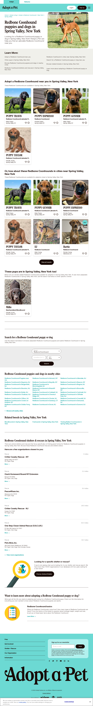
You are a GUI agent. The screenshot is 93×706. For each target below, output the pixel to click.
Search (46, 363)
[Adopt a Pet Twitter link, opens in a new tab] (53, 661)
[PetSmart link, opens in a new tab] (44, 697)
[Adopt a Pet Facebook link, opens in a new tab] (50, 661)
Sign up (82, 7)
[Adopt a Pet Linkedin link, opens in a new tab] (68, 661)
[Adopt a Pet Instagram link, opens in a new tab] (65, 661)
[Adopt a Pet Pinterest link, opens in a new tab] (57, 661)
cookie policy (22, 702)
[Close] (90, 702)
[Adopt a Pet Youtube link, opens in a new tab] (61, 661)
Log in (71, 7)
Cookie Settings (46, 693)
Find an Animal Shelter (44, 574)
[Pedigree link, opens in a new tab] (53, 697)
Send (80, 646)
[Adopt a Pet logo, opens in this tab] (46, 677)
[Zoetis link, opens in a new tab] (59, 697)
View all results (46, 262)
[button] (26, 123)
